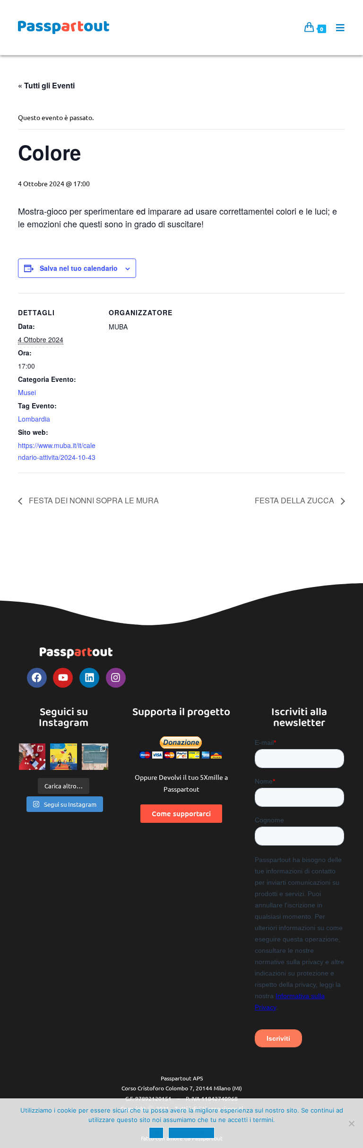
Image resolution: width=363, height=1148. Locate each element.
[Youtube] (63, 678)
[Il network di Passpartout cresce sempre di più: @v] (95, 756)
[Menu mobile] (337, 27)
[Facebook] (37, 678)
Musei (27, 392)
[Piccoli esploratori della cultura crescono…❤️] (32, 756)
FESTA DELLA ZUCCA (295, 500)
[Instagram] (116, 678)
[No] (351, 1123)
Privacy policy (191, 1133)
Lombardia (34, 418)
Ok (156, 1133)
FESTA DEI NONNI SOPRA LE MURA (93, 500)
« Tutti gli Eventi (46, 85)
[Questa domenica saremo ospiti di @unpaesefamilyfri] (63, 756)
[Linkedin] (89, 678)
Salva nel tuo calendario (79, 268)
